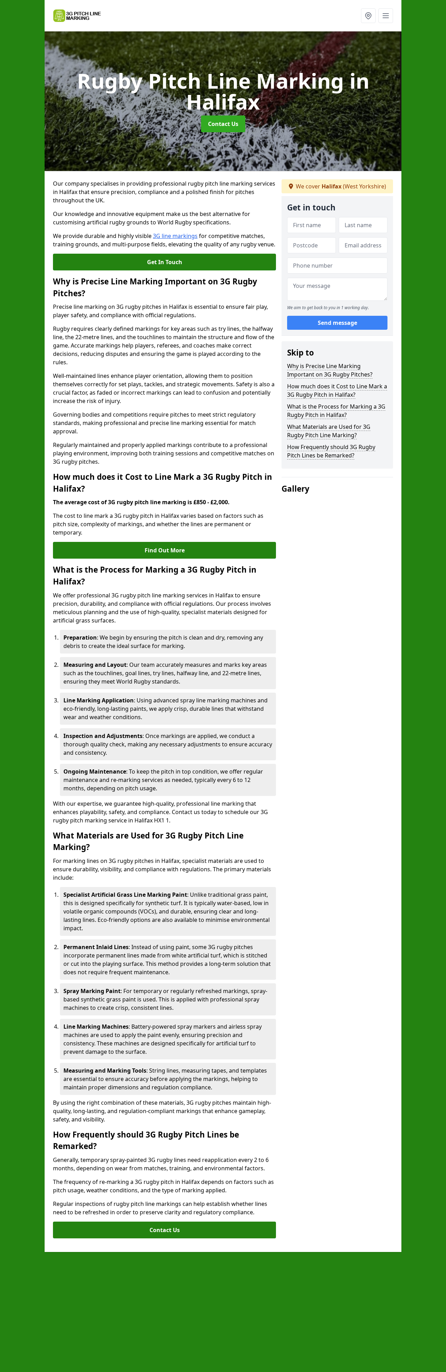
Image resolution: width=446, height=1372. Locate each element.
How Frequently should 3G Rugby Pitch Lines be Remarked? (331, 451)
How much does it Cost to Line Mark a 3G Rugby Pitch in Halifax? (337, 390)
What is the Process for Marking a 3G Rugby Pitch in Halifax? (336, 411)
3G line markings (175, 236)
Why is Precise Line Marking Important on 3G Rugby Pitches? (329, 370)
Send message (337, 323)
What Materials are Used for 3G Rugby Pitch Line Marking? (328, 431)
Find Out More (165, 550)
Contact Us (223, 124)
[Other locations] (368, 15)
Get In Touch (164, 262)
